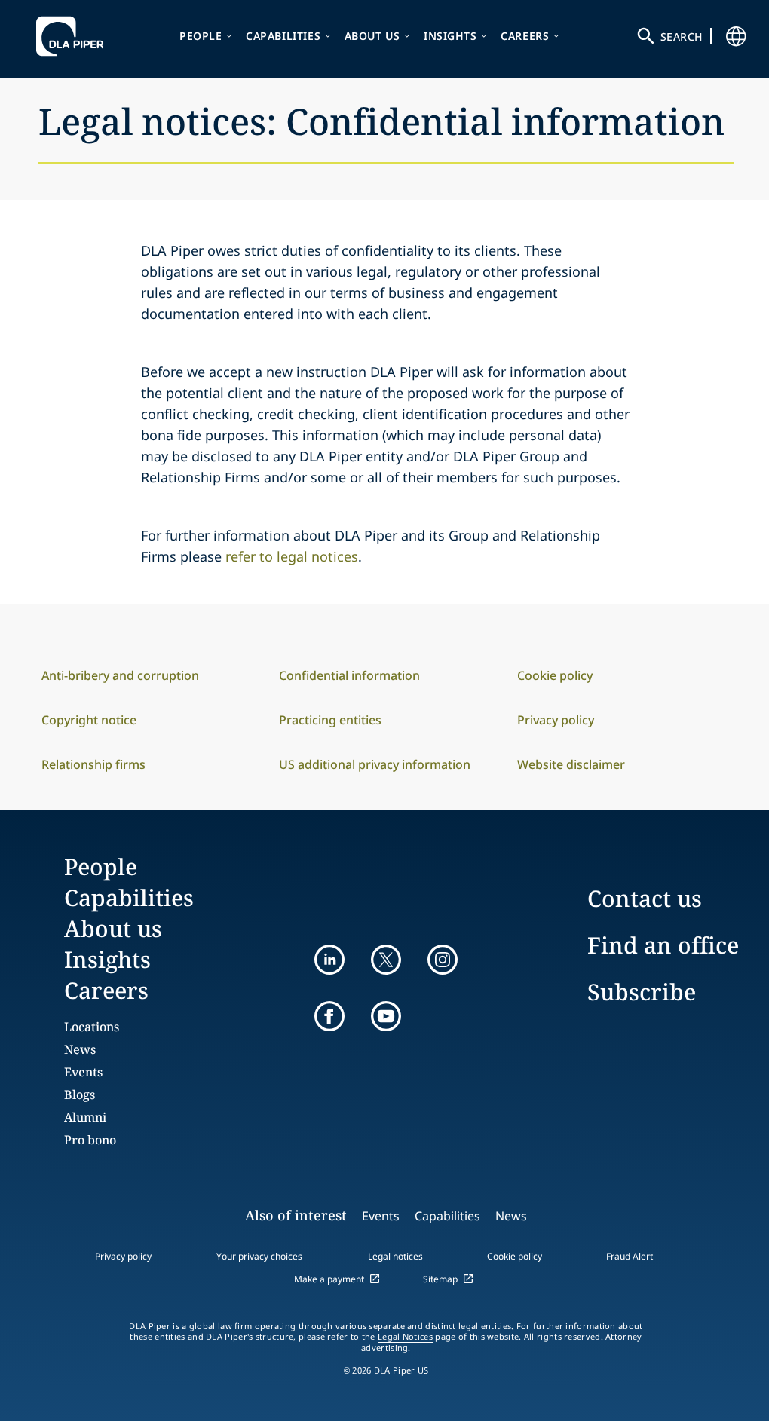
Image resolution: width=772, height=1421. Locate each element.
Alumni (85, 1117)
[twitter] (386, 960)
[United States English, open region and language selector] (735, 36)
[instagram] (442, 960)
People (200, 36)
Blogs (79, 1094)
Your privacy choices (259, 1256)
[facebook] (329, 1016)
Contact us (644, 898)
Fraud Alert (629, 1256)
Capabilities (283, 36)
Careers (525, 36)
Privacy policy (123, 1256)
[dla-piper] (74, 36)
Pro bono (90, 1140)
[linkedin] (329, 960)
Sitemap (440, 1278)
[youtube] (386, 1016)
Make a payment (329, 1278)
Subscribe (641, 991)
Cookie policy (514, 1256)
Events (83, 1072)
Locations (91, 1026)
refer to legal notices (291, 556)
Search (681, 36)
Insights (450, 36)
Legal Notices (405, 1336)
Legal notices (395, 1256)
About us (372, 36)
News (80, 1049)
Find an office (663, 944)
